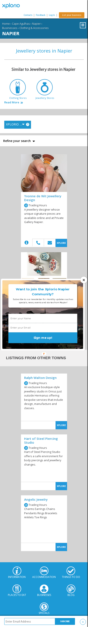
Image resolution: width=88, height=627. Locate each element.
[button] (42, 292)
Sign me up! (43, 337)
